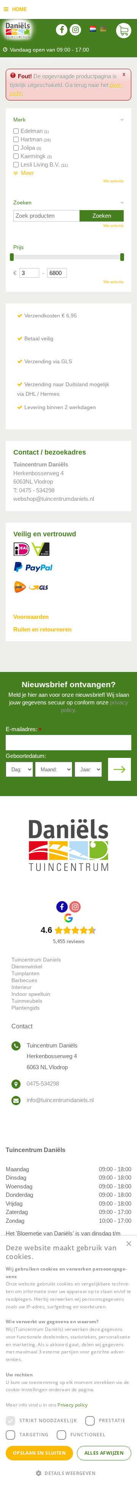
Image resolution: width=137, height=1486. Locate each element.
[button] (68, 1472)
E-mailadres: (23, 730)
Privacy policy (72, 1405)
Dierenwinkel (26, 966)
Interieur (21, 987)
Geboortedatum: (26, 756)
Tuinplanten (25, 973)
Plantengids (25, 1008)
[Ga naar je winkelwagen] (123, 30)
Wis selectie (113, 181)
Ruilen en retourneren (42, 629)
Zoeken (22, 202)
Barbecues (24, 980)
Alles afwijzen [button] (104, 1453)
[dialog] (68, 1361)
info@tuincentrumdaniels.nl (60, 1100)
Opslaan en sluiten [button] (39, 1453)
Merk (19, 120)
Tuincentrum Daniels (36, 960)
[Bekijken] (123, 30)
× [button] (128, 1244)
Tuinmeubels (26, 1001)
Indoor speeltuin (30, 994)
